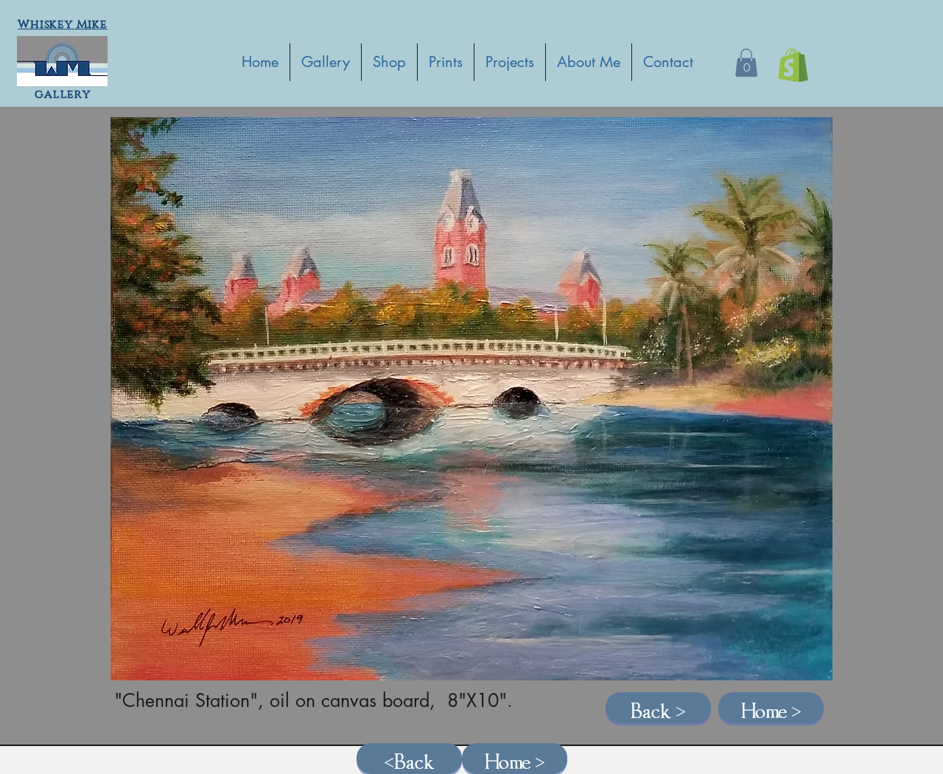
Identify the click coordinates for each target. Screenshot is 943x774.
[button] (746, 63)
